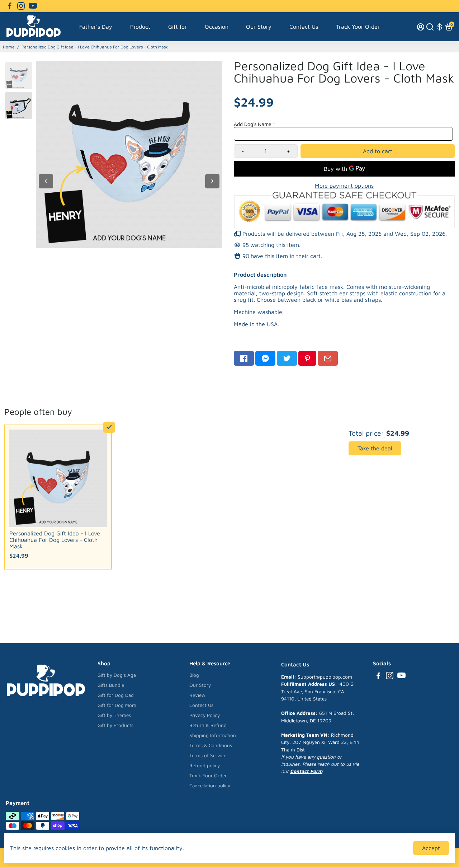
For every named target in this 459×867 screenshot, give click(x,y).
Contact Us (303, 26)
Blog (194, 675)
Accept (431, 848)
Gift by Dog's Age (117, 675)
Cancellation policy (209, 785)
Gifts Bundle (111, 685)
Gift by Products (115, 725)
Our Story (258, 26)
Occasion (216, 26)
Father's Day (95, 26)
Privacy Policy (204, 715)
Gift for (177, 26)
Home (9, 47)
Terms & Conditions (210, 745)
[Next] (212, 181)
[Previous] (46, 181)
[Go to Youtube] (32, 6)
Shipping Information (212, 735)
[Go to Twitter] (287, 358)
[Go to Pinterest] (307, 358)
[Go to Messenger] (265, 358)
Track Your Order (358, 26)
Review (197, 695)
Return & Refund (208, 725)
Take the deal (375, 448)
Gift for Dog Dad (116, 695)
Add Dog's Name (252, 124)
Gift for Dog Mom (117, 705)
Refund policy (204, 765)
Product (140, 26)
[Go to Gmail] (328, 358)
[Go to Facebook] (10, 6)
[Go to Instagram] (20, 6)
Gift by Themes (114, 715)
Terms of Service (207, 755)
